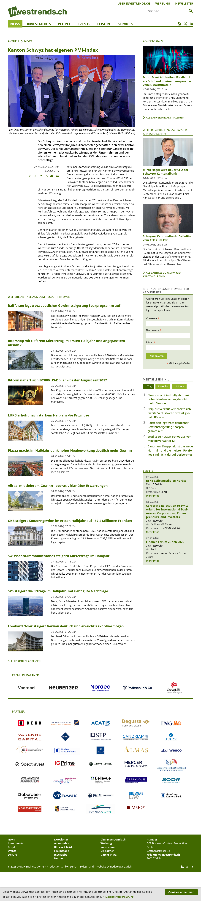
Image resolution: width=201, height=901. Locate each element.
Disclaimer (107, 851)
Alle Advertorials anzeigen (165, 117)
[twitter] (45, 177)
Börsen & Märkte (64, 847)
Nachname (154, 330)
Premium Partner (25, 675)
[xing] (34, 177)
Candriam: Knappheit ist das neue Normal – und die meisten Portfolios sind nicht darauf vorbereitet (170, 450)
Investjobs (60, 854)
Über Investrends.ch (134, 3)
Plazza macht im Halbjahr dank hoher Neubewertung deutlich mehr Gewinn (168, 399)
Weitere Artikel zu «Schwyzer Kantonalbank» (165, 131)
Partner (18, 711)
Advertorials (153, 41)
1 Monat (179, 386)
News (15, 24)
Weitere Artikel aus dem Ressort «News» (39, 297)
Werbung (162, 3)
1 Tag (148, 386)
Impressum (107, 847)
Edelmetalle (61, 851)
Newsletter (184, 3)
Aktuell (14, 41)
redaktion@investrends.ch (163, 854)
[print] (56, 177)
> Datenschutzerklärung (118, 896)
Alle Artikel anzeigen (26, 661)
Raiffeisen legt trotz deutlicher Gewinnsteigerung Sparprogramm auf (168, 427)
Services (125, 24)
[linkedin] (28, 177)
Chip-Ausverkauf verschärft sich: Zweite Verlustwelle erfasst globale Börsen (170, 413)
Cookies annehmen (181, 892)
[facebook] (39, 177)
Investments (39, 24)
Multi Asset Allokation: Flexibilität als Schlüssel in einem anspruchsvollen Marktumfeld (167, 81)
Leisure (104, 24)
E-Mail (151, 342)
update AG (116, 866)
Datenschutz (108, 854)
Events (84, 24)
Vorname (153, 318)
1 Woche (163, 386)
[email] (50, 177)
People (64, 24)
